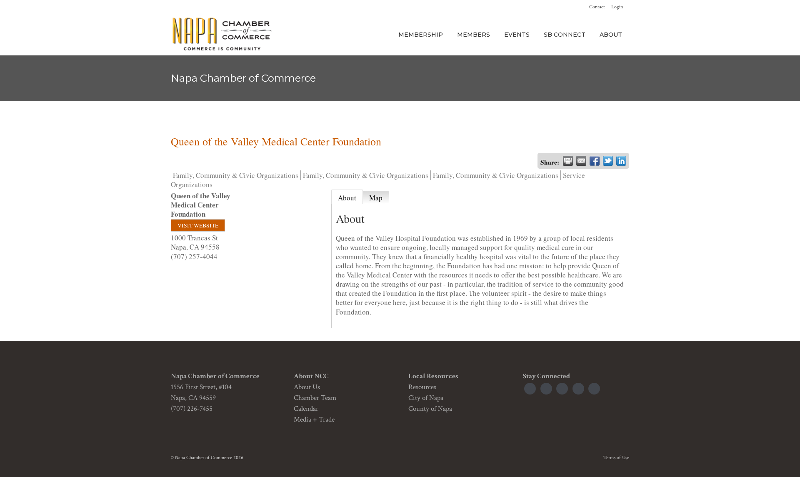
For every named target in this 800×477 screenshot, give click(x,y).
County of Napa (430, 408)
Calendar (306, 408)
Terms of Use (616, 458)
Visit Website (198, 225)
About (347, 197)
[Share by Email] (581, 161)
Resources (422, 387)
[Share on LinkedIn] (621, 161)
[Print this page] (568, 161)
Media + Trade (314, 419)
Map (375, 197)
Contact (597, 7)
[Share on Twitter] (608, 161)
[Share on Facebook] (595, 161)
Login (617, 7)
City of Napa (425, 397)
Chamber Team (315, 397)
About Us (307, 387)
